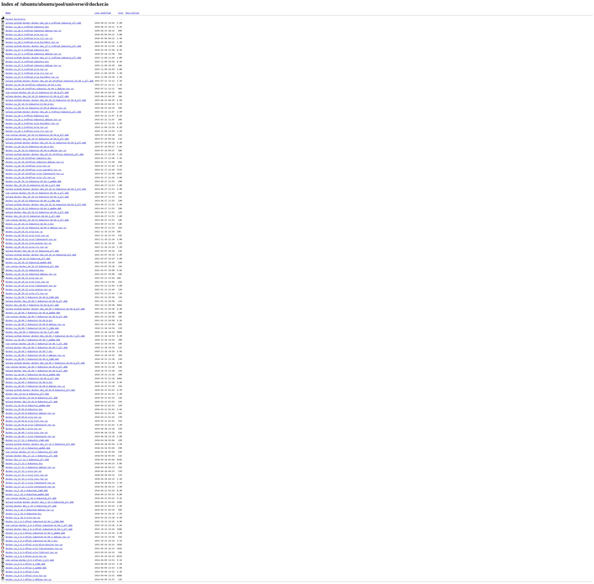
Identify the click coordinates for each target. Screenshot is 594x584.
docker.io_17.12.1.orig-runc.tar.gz (27, 479)
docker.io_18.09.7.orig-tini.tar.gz (27, 432)
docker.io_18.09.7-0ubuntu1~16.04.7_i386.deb (32, 328)
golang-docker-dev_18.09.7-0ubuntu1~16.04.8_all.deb (36, 301)
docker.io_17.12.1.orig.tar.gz (23, 471)
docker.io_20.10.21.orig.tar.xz (24, 231)
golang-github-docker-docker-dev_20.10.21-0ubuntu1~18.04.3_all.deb (46, 204)
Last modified (103, 13)
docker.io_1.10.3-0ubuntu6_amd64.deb (27, 494)
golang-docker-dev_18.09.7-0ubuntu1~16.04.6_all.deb (36, 371)
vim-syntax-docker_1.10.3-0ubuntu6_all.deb (31, 498)
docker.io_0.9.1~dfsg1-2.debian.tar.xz (28, 579)
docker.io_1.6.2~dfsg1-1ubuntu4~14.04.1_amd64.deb (35, 533)
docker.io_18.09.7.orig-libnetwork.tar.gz (30, 436)
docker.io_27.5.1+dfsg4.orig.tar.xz (27, 69)
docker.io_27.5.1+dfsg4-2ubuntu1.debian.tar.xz (33, 54)
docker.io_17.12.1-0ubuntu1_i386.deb (27, 440)
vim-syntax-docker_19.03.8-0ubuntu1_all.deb (32, 398)
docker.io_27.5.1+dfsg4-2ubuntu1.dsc (27, 50)
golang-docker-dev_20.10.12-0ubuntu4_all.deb (32, 251)
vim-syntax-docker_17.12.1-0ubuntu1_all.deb (32, 452)
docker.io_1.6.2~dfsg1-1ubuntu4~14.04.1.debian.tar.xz (38, 537)
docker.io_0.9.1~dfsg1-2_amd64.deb (26, 568)
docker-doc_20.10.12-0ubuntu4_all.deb (28, 259)
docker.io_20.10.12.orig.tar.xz (24, 278)
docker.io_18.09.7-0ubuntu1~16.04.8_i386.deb (32, 297)
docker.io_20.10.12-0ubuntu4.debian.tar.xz (31, 274)
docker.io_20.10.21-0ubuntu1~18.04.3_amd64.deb (33, 208)
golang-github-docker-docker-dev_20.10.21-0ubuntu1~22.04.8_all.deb (46, 100)
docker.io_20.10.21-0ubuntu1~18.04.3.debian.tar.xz (36, 228)
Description (132, 13)
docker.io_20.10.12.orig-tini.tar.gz (27, 282)
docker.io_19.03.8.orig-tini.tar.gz (27, 421)
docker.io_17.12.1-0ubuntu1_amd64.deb (28, 448)
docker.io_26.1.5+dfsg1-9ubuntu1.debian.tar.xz (33, 119)
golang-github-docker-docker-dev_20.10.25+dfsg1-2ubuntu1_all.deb (45, 154)
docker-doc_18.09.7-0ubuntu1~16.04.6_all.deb (32, 378)
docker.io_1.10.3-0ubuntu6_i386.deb (27, 490)
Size (120, 13)
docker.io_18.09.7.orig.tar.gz (23, 429)
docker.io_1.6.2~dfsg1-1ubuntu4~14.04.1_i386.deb (35, 521)
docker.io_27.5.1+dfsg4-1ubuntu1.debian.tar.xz (33, 65)
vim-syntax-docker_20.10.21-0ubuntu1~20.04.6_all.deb (37, 135)
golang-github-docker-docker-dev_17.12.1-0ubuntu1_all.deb (40, 444)
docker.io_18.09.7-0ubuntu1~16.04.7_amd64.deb (33, 340)
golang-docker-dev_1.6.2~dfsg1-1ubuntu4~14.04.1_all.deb (39, 529)
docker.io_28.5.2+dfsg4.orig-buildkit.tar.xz (32, 42)
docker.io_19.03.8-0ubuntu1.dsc (24, 409)
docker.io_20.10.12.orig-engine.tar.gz (28, 289)
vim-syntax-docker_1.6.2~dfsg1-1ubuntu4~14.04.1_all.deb (39, 525)
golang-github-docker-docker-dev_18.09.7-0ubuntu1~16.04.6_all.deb (45, 363)
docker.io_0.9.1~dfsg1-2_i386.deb (25, 564)
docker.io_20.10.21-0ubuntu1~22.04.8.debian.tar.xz (36, 108)
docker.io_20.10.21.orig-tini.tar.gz (27, 235)
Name (8, 13)
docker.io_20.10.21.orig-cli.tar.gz (27, 247)
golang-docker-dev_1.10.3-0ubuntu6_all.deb (31, 506)
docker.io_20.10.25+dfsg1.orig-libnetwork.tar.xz (35, 174)
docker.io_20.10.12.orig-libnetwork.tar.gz (31, 286)
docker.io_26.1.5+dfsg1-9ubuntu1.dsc (27, 116)
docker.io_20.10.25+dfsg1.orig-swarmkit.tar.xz (33, 170)
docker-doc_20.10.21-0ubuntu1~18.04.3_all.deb (33, 216)
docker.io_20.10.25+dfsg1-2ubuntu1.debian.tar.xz (35, 162)
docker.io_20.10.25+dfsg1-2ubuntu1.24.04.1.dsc (33, 85)
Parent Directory (15, 19)
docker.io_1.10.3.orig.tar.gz (23, 517)
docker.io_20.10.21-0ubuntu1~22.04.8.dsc (30, 104)
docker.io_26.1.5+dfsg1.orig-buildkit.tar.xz (32, 123)
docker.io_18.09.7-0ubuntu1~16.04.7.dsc (29, 351)
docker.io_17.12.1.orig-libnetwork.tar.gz (30, 483)
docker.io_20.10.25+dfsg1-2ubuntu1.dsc (28, 158)
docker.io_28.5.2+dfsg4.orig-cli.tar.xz (29, 38)
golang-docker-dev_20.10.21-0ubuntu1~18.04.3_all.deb (37, 212)
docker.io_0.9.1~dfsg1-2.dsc (22, 572)
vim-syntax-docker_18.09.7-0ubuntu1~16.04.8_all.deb (36, 316)
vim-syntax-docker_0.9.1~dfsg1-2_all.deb (30, 560)
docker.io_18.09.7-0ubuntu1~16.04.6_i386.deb (32, 359)
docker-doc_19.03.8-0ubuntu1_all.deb (27, 394)
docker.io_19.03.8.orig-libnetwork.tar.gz (30, 425)
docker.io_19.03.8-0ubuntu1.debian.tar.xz (30, 413)
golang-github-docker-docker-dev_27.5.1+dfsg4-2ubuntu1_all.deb (43, 46)
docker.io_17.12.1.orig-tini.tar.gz (27, 475)
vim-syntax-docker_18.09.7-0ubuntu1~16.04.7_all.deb (36, 344)
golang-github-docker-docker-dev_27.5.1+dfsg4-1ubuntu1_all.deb (43, 58)
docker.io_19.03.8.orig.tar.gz (23, 417)
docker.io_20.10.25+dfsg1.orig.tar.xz (28, 166)
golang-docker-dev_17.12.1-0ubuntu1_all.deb (32, 456)
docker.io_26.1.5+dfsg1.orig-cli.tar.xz (29, 131)
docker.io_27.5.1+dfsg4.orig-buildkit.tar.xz (32, 77)
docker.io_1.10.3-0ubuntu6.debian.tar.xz (30, 510)
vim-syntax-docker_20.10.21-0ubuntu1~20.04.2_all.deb (37, 193)
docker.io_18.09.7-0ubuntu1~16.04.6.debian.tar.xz (35, 386)
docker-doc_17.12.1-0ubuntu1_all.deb (27, 459)
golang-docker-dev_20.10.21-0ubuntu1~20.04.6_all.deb (37, 139)
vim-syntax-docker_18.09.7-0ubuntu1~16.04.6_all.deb (36, 367)
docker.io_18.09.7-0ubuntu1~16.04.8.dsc (29, 320)
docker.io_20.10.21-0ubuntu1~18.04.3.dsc (30, 224)
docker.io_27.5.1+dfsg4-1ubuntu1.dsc (27, 61)
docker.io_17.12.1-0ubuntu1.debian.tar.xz (30, 467)
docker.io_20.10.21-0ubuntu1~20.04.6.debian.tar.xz (36, 150)
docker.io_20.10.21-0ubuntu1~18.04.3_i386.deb (33, 201)
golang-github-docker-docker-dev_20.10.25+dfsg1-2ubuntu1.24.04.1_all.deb (49, 81)
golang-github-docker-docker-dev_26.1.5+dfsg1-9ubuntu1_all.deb (43, 112)
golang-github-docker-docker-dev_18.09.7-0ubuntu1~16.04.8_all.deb (45, 309)
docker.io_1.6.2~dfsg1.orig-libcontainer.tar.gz (34, 548)
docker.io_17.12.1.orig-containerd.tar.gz (30, 487)
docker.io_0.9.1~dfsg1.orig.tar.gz (26, 575)
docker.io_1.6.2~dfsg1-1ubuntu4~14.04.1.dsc (32, 541)
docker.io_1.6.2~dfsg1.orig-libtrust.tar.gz (32, 552)
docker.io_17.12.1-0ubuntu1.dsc (24, 463)
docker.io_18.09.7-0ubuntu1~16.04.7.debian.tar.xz (35, 355)
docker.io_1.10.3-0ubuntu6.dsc (23, 514)
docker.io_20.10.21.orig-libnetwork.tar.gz (31, 239)
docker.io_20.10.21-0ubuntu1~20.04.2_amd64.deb (33, 181)
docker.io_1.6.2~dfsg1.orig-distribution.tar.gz (34, 545)
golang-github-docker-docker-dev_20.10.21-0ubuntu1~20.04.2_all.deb (46, 189)
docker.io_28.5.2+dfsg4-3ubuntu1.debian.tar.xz (33, 31)
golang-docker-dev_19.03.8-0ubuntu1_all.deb (32, 402)
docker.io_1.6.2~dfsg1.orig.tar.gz (26, 556)
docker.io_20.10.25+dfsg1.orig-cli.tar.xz (30, 177)
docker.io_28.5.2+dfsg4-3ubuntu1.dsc (27, 27)
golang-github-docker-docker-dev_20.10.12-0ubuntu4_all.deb (41, 255)
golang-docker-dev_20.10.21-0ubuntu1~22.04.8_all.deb (37, 96)
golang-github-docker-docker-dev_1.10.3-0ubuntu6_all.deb (40, 502)
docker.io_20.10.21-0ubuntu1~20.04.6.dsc (30, 146)
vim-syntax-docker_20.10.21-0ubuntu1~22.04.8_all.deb (37, 92)
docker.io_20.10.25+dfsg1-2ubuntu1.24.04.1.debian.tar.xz (40, 88)
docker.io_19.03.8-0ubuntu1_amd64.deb (28, 405)
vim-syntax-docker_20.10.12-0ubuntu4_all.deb (32, 266)
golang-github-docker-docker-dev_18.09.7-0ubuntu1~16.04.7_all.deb (45, 336)
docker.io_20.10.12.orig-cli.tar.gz (27, 293)
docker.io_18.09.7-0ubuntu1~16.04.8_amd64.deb (33, 313)
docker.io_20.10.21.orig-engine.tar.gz (28, 243)
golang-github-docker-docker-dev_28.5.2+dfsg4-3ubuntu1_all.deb (43, 23)
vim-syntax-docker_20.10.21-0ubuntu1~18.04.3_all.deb (37, 220)
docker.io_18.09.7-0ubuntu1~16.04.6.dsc (29, 382)
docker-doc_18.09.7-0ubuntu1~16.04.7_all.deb (32, 332)
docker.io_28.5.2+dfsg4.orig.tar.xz (27, 34)
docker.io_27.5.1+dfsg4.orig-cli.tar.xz (29, 73)
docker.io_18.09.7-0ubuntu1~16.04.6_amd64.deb (33, 374)
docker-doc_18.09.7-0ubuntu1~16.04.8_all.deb (32, 305)
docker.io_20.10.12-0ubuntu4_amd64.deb (28, 262)
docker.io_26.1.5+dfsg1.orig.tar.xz (27, 127)
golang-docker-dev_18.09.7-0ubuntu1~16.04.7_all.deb (36, 347)
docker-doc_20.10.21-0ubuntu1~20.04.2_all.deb (33, 185)
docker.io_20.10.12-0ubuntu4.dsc (25, 270)
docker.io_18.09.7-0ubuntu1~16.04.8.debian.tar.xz (35, 324)
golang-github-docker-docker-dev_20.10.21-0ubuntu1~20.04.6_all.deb (46, 143)
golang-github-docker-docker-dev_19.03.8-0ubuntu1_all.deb (40, 390)
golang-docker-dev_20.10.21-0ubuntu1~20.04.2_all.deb (37, 197)
